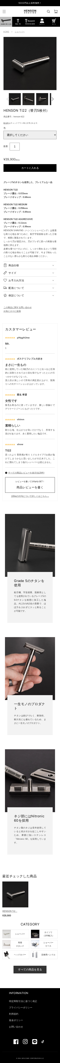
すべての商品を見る (30, 969)
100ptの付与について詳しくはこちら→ (30, 496)
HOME (6, 32)
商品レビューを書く (30, 484)
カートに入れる (30, 167)
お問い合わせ (16, 1026)
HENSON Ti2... (9, 911)
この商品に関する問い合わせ (18, 307)
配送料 (6, 123)
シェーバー (20, 32)
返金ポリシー (16, 1020)
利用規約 (13, 1014)
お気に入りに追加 (12, 311)
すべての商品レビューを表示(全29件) (26, 472)
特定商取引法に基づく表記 (23, 1001)
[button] (4, 11)
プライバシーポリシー (20, 1007)
